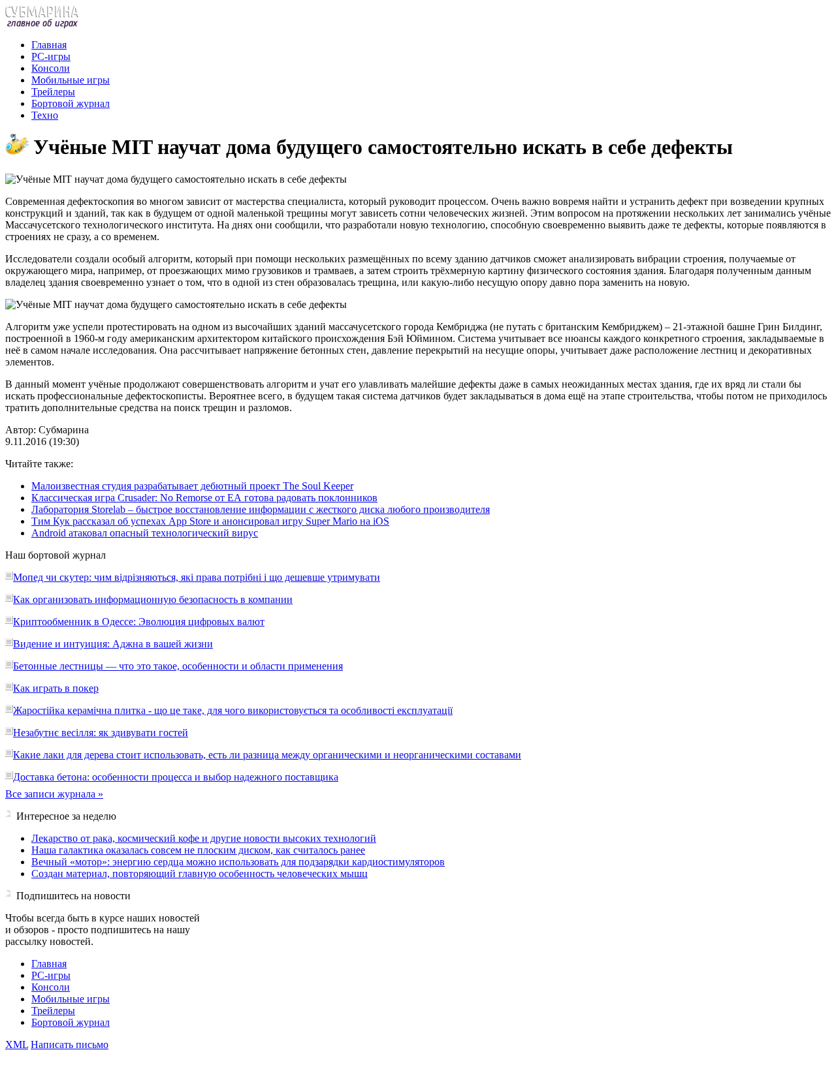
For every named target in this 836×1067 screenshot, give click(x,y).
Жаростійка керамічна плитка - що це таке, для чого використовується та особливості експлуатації (233, 710)
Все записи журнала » (54, 793)
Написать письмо (69, 1044)
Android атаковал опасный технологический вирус (144, 532)
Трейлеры (53, 91)
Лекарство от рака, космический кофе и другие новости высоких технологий (203, 838)
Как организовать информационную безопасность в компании (153, 599)
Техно (44, 115)
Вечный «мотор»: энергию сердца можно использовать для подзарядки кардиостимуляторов (238, 861)
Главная (49, 44)
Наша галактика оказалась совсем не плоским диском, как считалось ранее (198, 850)
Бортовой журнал (70, 103)
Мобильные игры (70, 79)
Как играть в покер (56, 688)
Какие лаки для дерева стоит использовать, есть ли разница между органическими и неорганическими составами (267, 754)
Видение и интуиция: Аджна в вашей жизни (113, 643)
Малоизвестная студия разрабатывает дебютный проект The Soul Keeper (192, 485)
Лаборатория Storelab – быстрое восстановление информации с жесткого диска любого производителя (260, 509)
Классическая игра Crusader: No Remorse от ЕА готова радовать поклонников (204, 497)
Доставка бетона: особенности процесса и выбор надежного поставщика (175, 776)
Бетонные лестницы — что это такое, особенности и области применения (178, 666)
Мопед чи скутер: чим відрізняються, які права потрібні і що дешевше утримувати (196, 577)
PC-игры (51, 56)
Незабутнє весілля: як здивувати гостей (100, 732)
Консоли (50, 68)
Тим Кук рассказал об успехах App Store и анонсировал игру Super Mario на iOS (210, 521)
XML (16, 1044)
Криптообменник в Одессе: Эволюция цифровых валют (139, 621)
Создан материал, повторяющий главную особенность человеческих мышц (199, 873)
